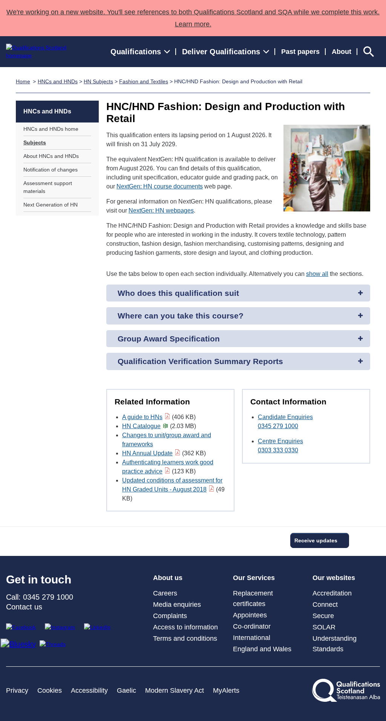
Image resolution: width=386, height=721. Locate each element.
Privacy (17, 690)
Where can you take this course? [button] (181, 315)
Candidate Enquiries (285, 417)
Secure (323, 616)
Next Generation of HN (50, 205)
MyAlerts (226, 690)
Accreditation (332, 593)
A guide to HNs (142, 417)
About (341, 51)
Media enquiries (177, 604)
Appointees (250, 615)
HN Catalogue (141, 426)
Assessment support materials (47, 187)
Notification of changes (50, 170)
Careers (165, 593)
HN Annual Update (147, 453)
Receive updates (315, 540)
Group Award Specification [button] (169, 338)
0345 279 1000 (278, 426)
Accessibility (89, 690)
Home (23, 81)
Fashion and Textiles (143, 81)
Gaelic (126, 690)
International (251, 637)
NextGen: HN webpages (161, 210)
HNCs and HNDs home (50, 129)
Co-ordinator (252, 626)
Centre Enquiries (280, 441)
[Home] (43, 52)
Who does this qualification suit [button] (178, 293)
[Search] (368, 51)
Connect (325, 604)
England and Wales (262, 649)
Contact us (24, 607)
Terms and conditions (185, 638)
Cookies (49, 690)
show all (317, 274)
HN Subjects (98, 81)
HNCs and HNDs (58, 81)
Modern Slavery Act (174, 690)
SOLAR (323, 627)
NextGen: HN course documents (159, 186)
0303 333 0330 (278, 450)
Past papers (300, 51)
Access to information (185, 627)
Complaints (170, 616)
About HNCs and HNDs (51, 156)
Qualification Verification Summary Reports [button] (200, 361)
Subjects (34, 142)
